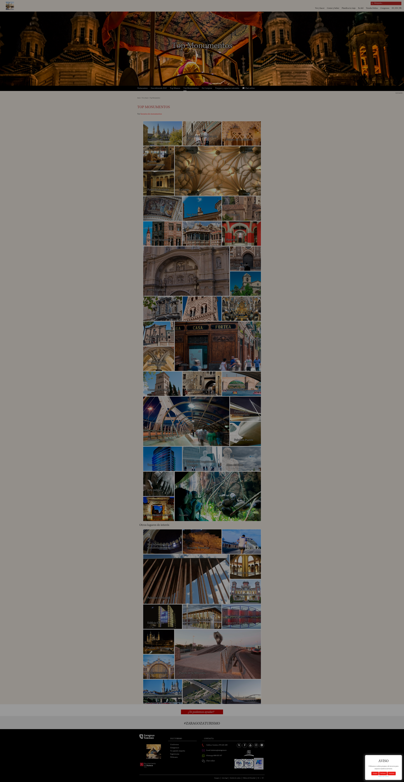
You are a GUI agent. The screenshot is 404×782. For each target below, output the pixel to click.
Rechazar (383, 773)
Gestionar (391, 773)
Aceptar (375, 773)
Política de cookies (383, 776)
